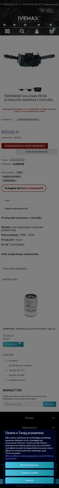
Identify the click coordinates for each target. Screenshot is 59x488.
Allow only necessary (29, 465)
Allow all (29, 480)
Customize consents (29, 473)
